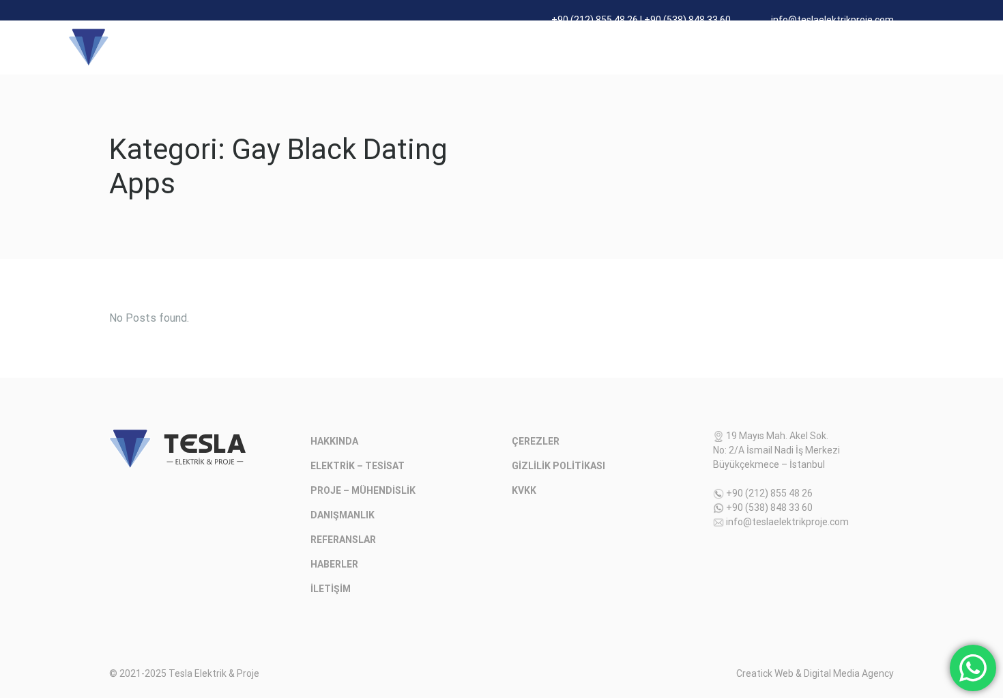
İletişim (845, 46)
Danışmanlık (619, 46)
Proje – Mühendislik (516, 46)
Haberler (779, 46)
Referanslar (703, 46)
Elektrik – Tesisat (397, 46)
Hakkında (304, 46)
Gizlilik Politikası (558, 465)
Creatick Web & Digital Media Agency (815, 673)
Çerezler (535, 441)
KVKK (524, 490)
